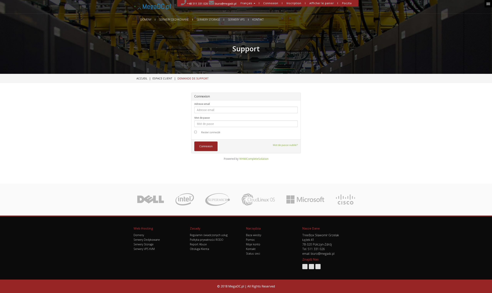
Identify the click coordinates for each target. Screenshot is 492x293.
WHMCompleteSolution (253, 159)
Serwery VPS (236, 19)
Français (246, 3)
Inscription (293, 3)
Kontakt (258, 19)
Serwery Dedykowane (174, 19)
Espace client (162, 78)
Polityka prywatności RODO (206, 239)
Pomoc (250, 239)
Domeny (145, 19)
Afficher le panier (321, 3)
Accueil (141, 78)
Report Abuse (198, 244)
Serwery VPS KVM (144, 249)
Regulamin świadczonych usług (209, 235)
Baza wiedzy (253, 235)
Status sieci (253, 253)
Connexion (270, 3)
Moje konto (253, 244)
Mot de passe (202, 117)
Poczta (347, 3)
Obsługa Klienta (199, 249)
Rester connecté (210, 132)
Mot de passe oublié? (285, 145)
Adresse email (202, 104)
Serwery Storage (208, 19)
